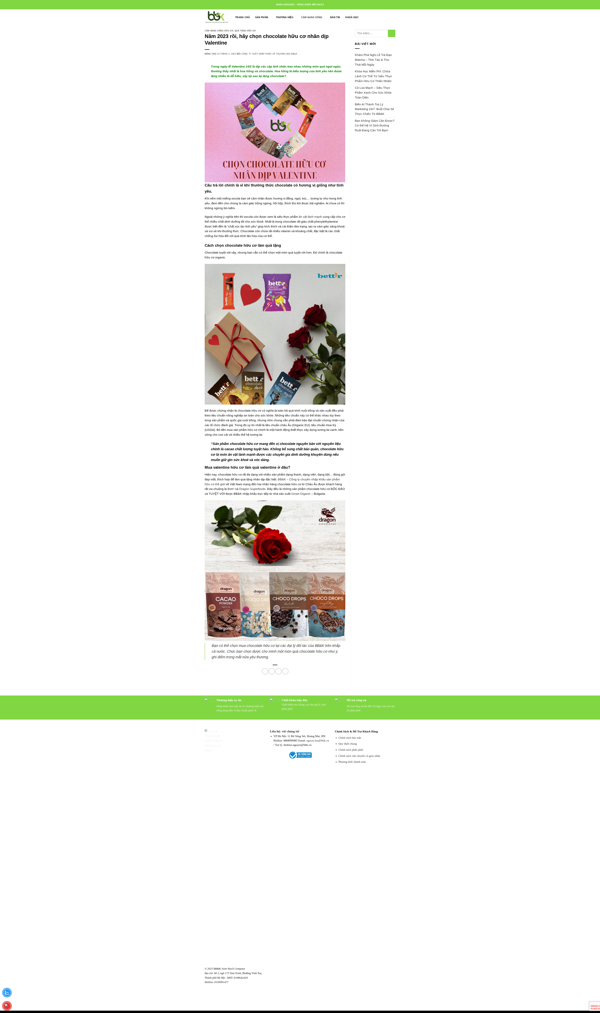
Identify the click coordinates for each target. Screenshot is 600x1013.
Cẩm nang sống (311, 17)
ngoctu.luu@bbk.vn (318, 740)
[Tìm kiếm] (384, 17)
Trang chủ (242, 17)
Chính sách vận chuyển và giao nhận (359, 755)
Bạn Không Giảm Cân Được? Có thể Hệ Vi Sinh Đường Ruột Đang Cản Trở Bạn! (375, 125)
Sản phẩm (261, 17)
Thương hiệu (284, 17)
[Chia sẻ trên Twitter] (272, 671)
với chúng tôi (290, 731)
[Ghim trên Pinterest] (285, 671)
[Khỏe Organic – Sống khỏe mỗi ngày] (217, 17)
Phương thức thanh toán (352, 761)
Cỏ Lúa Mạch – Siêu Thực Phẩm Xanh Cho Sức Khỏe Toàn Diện (373, 92)
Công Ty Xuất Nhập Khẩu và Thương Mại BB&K (269, 54)
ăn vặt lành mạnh (310, 216)
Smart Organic (301, 493)
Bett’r (231, 489)
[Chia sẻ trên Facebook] (265, 671)
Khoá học (352, 17)
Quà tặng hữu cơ (245, 31)
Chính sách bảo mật (349, 737)
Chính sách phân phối (350, 749)
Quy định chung (347, 743)
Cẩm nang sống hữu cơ (219, 31)
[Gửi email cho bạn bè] (278, 671)
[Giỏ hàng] (392, 17)
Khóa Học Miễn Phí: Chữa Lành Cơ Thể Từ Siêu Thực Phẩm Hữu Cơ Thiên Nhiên (373, 76)
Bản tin (335, 17)
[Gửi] (391, 33)
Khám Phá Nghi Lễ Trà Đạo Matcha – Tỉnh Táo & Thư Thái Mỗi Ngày (373, 59)
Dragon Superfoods (252, 489)
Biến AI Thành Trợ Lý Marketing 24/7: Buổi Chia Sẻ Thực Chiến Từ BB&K (374, 109)
